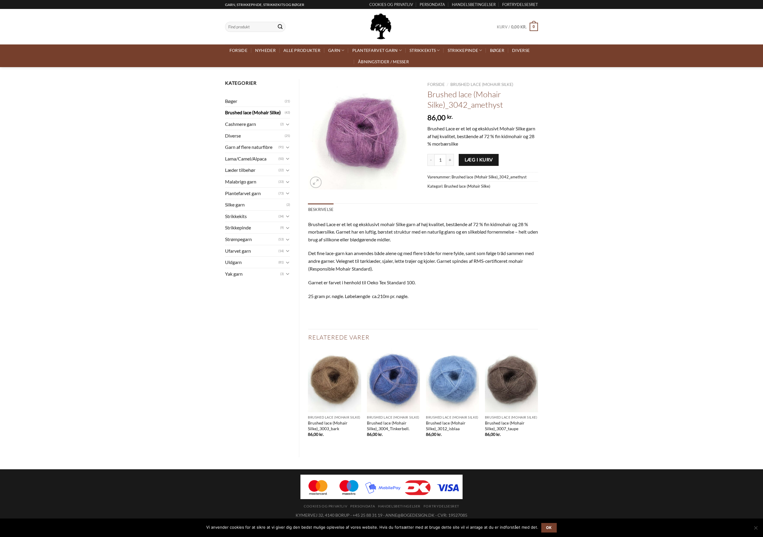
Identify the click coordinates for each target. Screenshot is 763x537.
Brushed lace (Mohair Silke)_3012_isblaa (446, 425)
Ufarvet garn (238, 251)
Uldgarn (233, 262)
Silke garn (235, 204)
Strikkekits (423, 50)
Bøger (497, 50)
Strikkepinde (463, 50)
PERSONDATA (432, 4)
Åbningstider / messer (383, 61)
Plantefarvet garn (375, 50)
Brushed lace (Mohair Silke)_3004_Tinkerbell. (388, 425)
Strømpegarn (238, 239)
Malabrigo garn (240, 181)
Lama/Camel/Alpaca (245, 158)
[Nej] (756, 529)
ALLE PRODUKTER (301, 50)
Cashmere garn (240, 124)
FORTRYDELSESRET (520, 4)
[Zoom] (316, 182)
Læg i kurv (479, 159)
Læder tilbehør (240, 170)
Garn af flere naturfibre (248, 147)
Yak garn (234, 274)
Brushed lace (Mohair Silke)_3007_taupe (505, 425)
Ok (549, 527)
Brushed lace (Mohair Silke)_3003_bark (328, 425)
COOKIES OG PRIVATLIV (391, 4)
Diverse (521, 50)
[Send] (280, 27)
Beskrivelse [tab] (321, 209)
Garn (334, 50)
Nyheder (265, 50)
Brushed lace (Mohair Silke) (253, 112)
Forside (238, 50)
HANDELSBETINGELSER (474, 4)
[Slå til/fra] (287, 124)
